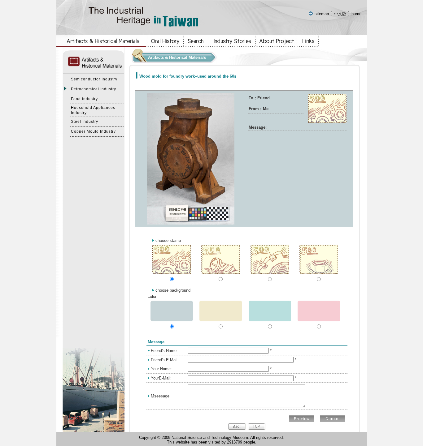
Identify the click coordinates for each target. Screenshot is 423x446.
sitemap (322, 13)
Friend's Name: (164, 350)
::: (305, 13)
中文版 (340, 13)
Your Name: (161, 369)
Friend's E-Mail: (165, 360)
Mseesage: (161, 396)
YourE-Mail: (161, 378)
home (356, 13)
